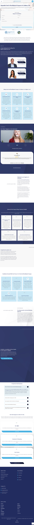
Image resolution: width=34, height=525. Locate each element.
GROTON (2, 503)
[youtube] (18, 480)
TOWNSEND (2, 511)
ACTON (18, 508)
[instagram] (18, 473)
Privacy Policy (27, 518)
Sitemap (23, 518)
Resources (2, 477)
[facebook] (18, 475)
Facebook (20, 475)
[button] (9, 145)
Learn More (17, 431)
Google (20, 477)
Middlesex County (8, 390)
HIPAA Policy (31, 518)
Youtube (20, 479)
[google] (18, 478)
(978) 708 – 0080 (6, 358)
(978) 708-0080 (4, 488)
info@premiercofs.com (5, 490)
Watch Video (21, 62)
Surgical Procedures (4, 474)
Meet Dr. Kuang (21, 75)
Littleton (25, 389)
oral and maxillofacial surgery (25, 179)
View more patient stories (16, 148)
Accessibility (19, 518)
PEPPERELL (18, 505)
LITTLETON (2, 505)
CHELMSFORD (2, 508)
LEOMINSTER (2, 513)
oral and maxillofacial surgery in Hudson (16, 389)
